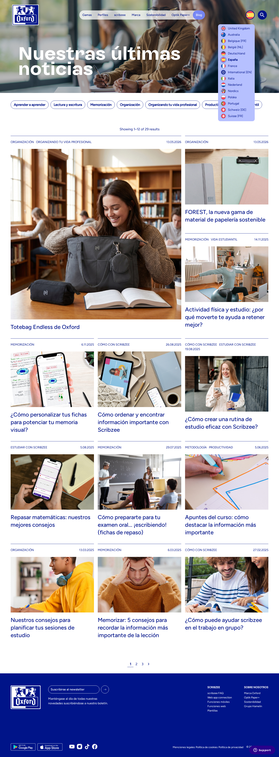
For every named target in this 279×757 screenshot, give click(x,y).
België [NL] (235, 47)
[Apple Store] (49, 747)
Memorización (101, 105)
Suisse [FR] (235, 116)
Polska (232, 97)
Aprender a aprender (29, 105)
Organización (130, 105)
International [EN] (240, 72)
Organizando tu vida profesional (172, 105)
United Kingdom (239, 28)
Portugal (233, 103)
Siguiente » (149, 664)
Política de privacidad (230, 747)
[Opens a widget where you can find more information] (262, 750)
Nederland (235, 84)
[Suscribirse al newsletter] (105, 689)
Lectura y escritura (68, 105)
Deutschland (236, 53)
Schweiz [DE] (237, 110)
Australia (234, 34)
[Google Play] (23, 747)
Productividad (216, 105)
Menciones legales (184, 747)
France (232, 66)
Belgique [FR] (237, 41)
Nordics (233, 91)
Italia (231, 78)
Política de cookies (207, 747)
